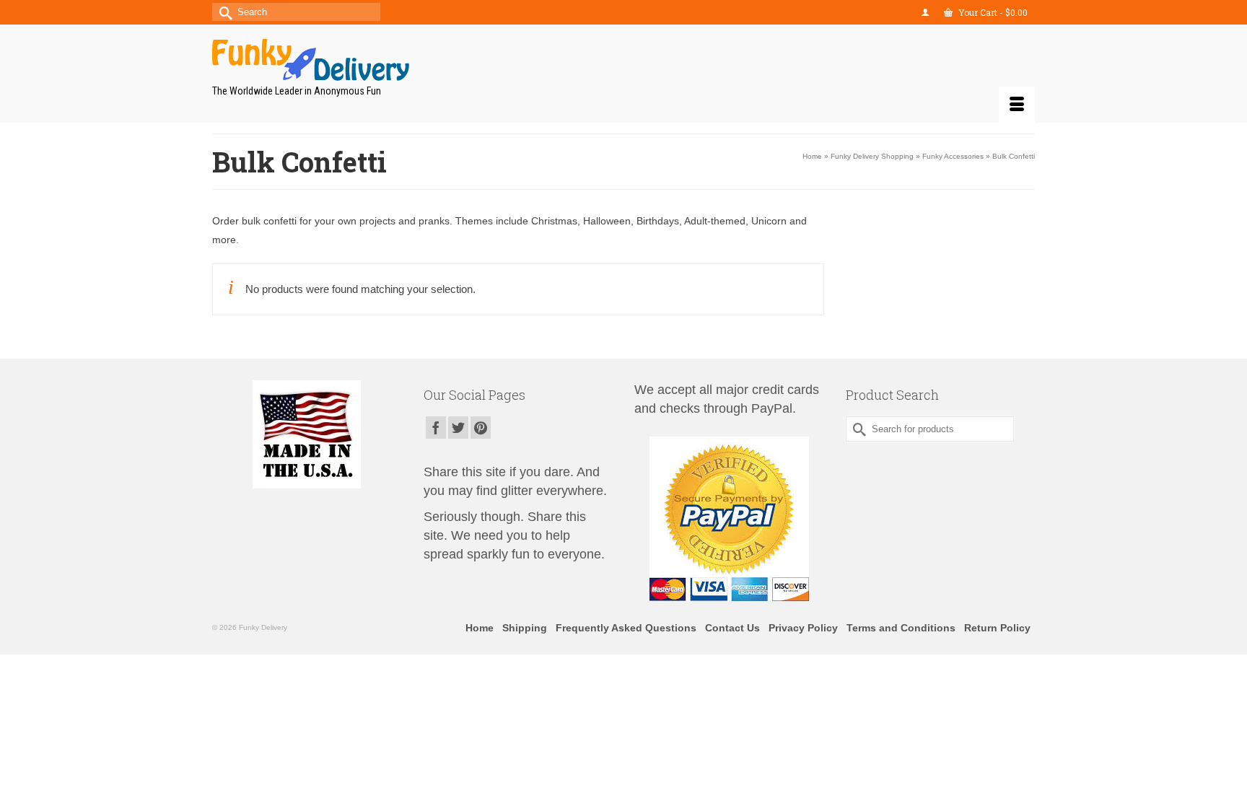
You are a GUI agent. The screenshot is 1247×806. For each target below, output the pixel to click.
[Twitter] (458, 427)
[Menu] (1017, 105)
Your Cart (992, 12)
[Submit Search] (223, 12)
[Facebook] (436, 427)
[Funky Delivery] (342, 60)
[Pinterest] (481, 427)
